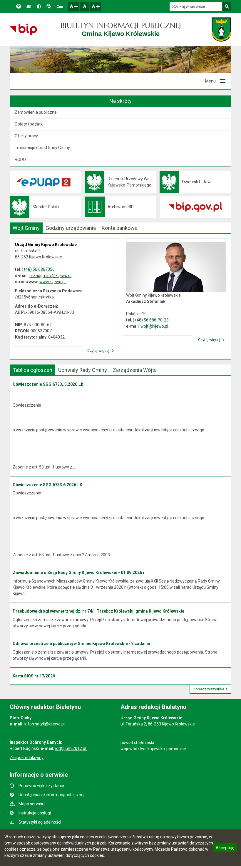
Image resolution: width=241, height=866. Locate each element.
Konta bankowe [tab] (120, 228)
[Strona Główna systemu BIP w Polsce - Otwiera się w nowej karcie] (23, 29)
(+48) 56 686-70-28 (151, 320)
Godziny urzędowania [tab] (71, 228)
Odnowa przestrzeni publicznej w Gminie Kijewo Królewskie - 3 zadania (81, 643)
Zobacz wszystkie (208, 689)
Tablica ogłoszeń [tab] (32, 370)
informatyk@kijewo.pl (44, 724)
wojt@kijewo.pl (154, 326)
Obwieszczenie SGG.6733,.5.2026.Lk (48, 384)
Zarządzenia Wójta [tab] (135, 370)
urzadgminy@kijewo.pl (50, 275)
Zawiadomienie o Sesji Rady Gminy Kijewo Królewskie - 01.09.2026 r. (79, 572)
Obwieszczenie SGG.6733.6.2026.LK (47, 484)
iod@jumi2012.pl (71, 748)
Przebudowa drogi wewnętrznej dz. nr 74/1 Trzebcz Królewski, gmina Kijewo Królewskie (98, 611)
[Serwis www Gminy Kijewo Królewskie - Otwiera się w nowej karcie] (221, 29)
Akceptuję (224, 848)
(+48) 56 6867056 (38, 269)
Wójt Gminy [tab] (26, 228)
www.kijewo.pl (52, 281)
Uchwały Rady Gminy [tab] (82, 370)
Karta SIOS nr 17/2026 (34, 676)
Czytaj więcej (98, 350)
